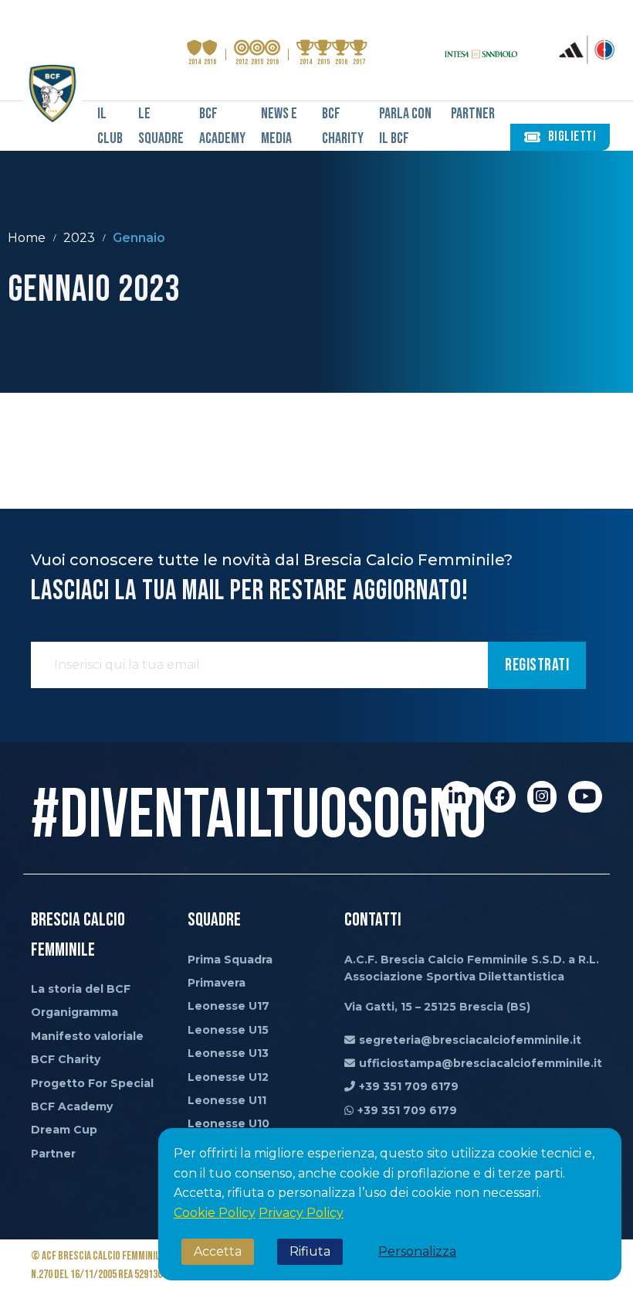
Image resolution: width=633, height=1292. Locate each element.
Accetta (218, 1251)
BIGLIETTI (572, 136)
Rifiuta (309, 1251)
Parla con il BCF (405, 126)
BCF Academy (222, 126)
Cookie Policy (215, 1212)
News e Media (279, 126)
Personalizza (417, 1251)
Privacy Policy (301, 1212)
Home (27, 237)
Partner (473, 113)
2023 (79, 237)
